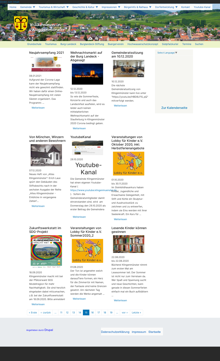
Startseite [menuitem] (154, 332)
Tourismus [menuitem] (51, 44)
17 (98, 312)
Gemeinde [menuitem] (25, 8)
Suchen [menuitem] (199, 44)
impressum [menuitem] (139, 332)
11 (61, 312)
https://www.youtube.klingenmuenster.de (93, 190)
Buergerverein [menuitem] (116, 44)
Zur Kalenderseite (174, 108)
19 (111, 312)
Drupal (48, 330)
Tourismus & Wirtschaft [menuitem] (51, 8)
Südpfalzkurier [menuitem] (170, 44)
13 (73, 312)
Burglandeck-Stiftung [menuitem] (92, 44)
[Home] (34, 24)
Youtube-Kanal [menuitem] (202, 7)
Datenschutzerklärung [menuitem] (115, 332)
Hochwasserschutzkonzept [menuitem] (143, 44)
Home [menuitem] (13, 7)
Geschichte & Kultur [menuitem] (82, 8)
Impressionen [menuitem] (108, 8)
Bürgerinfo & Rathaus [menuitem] (135, 8)
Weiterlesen (38, 107)
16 (92, 312)
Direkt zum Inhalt (9, 1)
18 (105, 312)
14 (80, 312)
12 (67, 312)
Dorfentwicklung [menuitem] (163, 8)
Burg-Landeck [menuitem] (68, 44)
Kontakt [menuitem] (185, 7)
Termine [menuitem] (186, 44)
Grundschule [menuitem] (34, 44)
